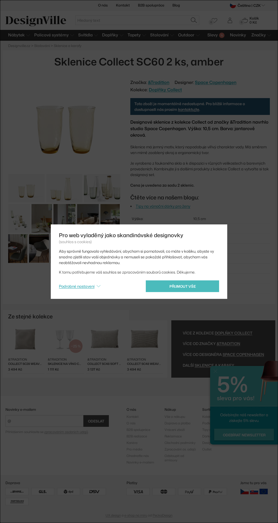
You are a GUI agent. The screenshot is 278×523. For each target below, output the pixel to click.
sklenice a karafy (214, 365)
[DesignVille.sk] (254, 491)
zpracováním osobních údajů (66, 432)
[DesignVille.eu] (263, 491)
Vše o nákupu (175, 416)
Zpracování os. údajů (180, 449)
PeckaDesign (162, 515)
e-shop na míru (135, 515)
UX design (113, 515)
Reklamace (173, 436)
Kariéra (132, 442)
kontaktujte (188, 109)
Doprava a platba (177, 423)
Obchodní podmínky (180, 442)
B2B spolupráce (151, 5)
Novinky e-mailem (20, 409)
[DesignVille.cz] (244, 491)
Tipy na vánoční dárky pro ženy (163, 206)
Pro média (134, 449)
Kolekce (208, 416)
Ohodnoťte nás (138, 455)
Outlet (206, 449)
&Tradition (228, 343)
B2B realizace (137, 436)
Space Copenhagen (215, 82)
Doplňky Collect (165, 90)
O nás (103, 5)
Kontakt (123, 5)
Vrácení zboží (175, 429)
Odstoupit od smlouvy (174, 457)
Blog (176, 5)
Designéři (209, 442)
